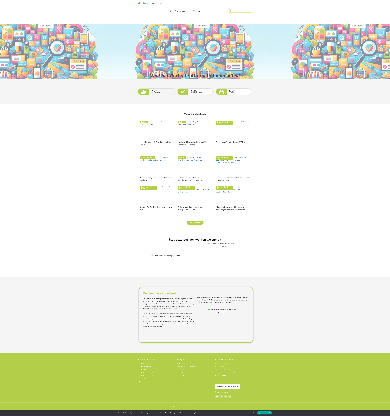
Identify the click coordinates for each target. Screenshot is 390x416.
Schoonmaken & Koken (222, 158)
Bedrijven (144, 122)
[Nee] (387, 413)
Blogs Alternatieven (178, 11)
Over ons (196, 11)
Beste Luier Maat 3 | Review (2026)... (231, 142)
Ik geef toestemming (264, 413)
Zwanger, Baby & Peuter (222, 122)
